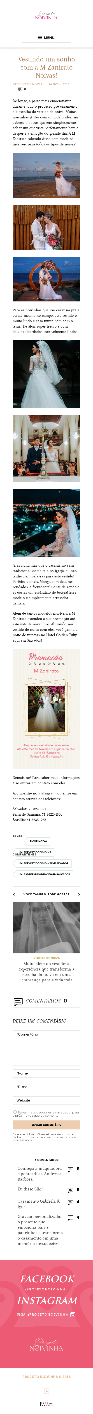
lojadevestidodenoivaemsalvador (43, 863)
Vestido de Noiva (27, 84)
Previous (14, 894)
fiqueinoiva (38, 841)
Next (79, 894)
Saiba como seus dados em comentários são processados (46, 1138)
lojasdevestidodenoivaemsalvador (44, 874)
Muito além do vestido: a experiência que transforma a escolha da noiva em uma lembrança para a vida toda (46, 971)
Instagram (47, 793)
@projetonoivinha (48, 1315)
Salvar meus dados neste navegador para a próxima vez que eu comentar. (46, 1114)
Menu (49, 38)
